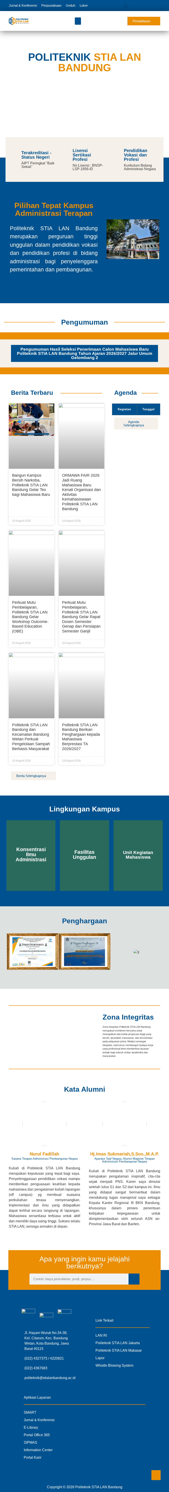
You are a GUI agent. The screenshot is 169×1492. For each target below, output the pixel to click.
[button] (125, 6)
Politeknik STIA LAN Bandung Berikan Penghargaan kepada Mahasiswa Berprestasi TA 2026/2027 (81, 737)
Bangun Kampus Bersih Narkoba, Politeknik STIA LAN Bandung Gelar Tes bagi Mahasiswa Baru (31, 485)
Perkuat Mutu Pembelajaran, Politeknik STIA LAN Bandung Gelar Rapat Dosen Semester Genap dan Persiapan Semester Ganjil (81, 616)
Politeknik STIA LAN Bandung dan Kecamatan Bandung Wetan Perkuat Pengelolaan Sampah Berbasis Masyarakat (31, 737)
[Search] (134, 1279)
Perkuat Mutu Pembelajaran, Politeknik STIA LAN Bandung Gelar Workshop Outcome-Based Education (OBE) (30, 616)
